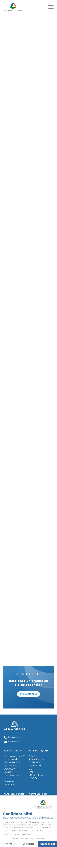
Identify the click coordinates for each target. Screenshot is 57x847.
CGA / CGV (9, 768)
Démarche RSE (12, 762)
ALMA (32, 756)
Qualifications (10, 765)
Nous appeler (15, 737)
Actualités (9, 781)
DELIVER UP (35, 765)
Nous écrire (14, 741)
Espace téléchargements (13, 773)
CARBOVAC (35, 762)
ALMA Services (36, 759)
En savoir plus (28, 694)
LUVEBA (33, 778)
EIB (30, 768)
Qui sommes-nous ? (14, 756)
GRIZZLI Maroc (37, 775)
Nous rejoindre (11, 759)
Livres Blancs (10, 784)
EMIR (32, 772)
